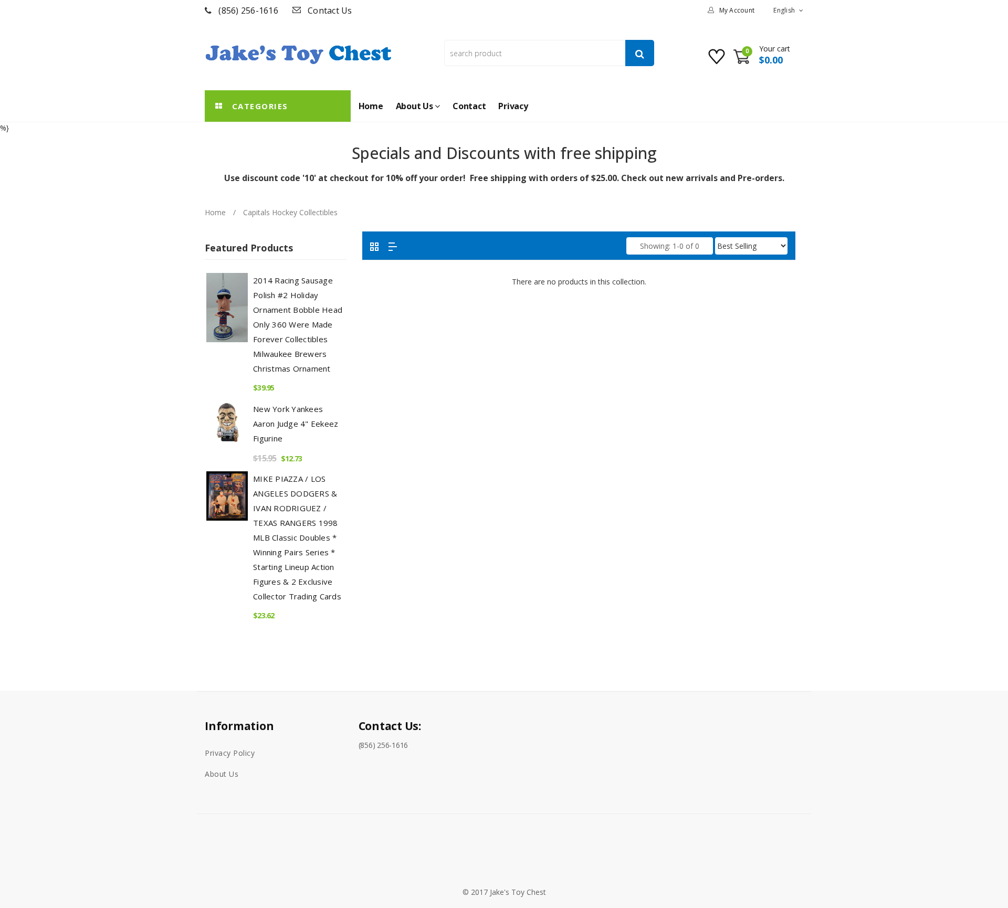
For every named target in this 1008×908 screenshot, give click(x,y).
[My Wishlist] (718, 61)
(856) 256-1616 (248, 10)
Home (215, 212)
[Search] (639, 53)
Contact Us (330, 10)
